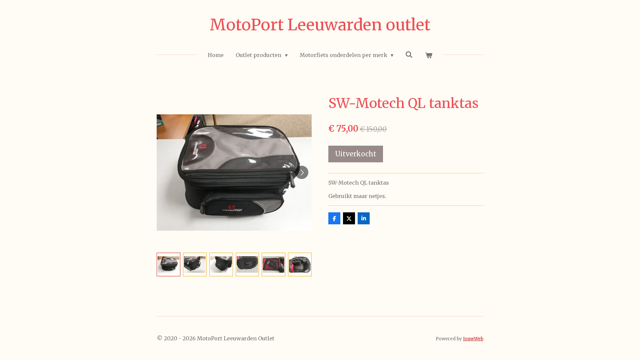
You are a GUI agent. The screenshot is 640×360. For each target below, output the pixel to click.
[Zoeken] (409, 54)
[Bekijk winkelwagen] (428, 55)
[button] (168, 264)
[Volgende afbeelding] (301, 172)
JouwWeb (473, 339)
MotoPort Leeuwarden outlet (320, 25)
